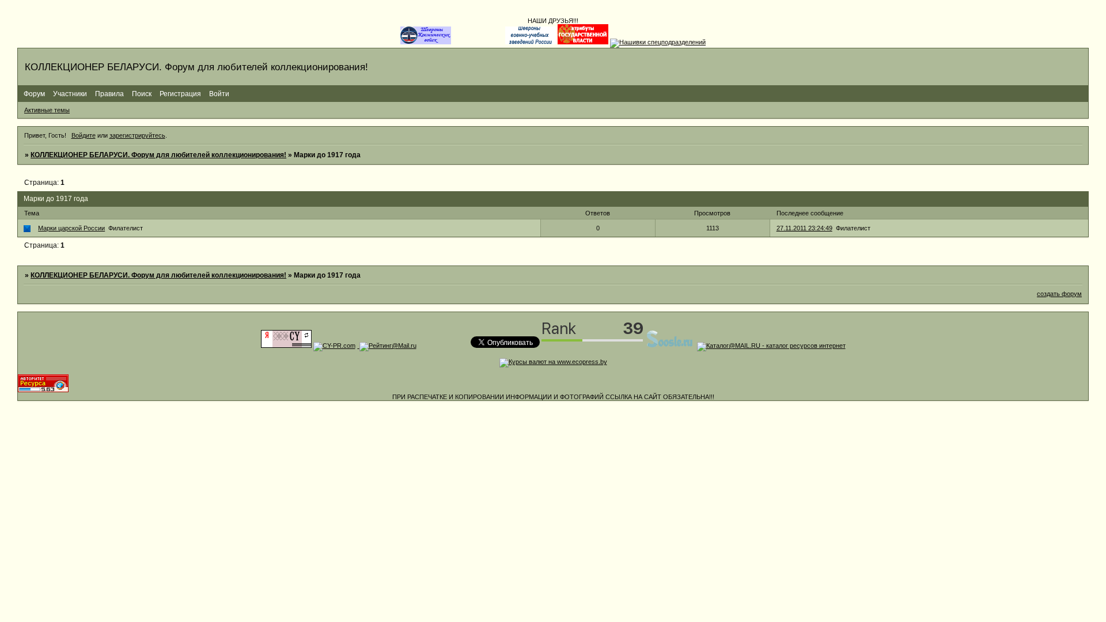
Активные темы (47, 110)
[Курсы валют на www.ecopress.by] (553, 361)
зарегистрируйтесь (137, 135)
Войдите (83, 135)
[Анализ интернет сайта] (334, 345)
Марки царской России (71, 228)
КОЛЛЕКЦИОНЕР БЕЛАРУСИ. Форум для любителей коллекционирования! (158, 155)
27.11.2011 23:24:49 (804, 228)
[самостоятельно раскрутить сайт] (670, 345)
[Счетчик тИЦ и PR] (286, 345)
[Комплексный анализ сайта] (43, 389)
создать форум (1059, 293)
